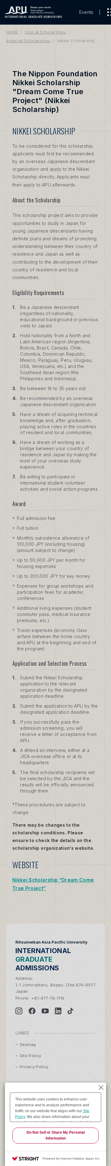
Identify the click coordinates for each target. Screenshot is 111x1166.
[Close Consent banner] (101, 1087)
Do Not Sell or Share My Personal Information (56, 1135)
